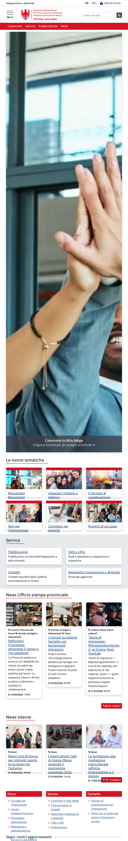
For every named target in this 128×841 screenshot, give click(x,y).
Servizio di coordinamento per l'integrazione (102, 805)
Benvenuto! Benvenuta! (16, 495)
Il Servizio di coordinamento (99, 495)
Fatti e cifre (76, 552)
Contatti (14, 572)
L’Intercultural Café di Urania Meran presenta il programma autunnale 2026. (62, 764)
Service (30, 26)
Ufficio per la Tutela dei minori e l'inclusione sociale (104, 817)
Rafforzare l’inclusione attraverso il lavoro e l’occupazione (23, 647)
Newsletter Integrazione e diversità (94, 572)
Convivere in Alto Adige (65, 801)
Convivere (15, 26)
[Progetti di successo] (104, 512)
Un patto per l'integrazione (19, 803)
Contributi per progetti (58, 528)
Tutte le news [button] (111, 706)
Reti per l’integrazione (18, 528)
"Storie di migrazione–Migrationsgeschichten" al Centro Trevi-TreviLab (104, 645)
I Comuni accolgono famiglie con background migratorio (62, 643)
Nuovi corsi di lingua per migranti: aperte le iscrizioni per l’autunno (23, 762)
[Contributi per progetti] (64, 512)
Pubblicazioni (48, 26)
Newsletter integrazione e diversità (65, 816)
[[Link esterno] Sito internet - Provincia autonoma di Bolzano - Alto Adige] (42, 14)
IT (86, 3)
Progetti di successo (102, 526)
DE (94, 3)
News (64, 26)
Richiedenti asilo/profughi (19, 820)
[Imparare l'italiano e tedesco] (64, 479)
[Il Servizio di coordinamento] (104, 479)
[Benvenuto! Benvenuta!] (24, 479)
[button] (64, 442)
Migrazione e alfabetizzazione (20, 829)
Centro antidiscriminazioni (22, 811)
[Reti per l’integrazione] (24, 512)
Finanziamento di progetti (61, 807)
